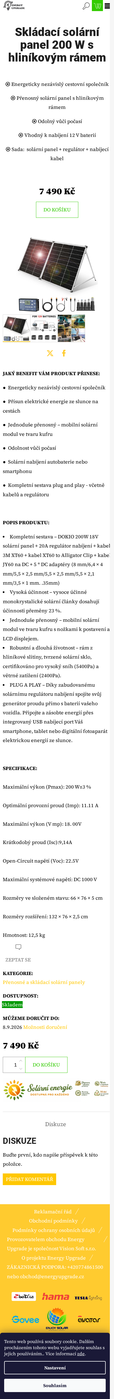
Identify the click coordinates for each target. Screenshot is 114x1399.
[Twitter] (50, 353)
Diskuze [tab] (55, 1124)
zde (81, 1354)
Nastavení (55, 1368)
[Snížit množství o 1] (21, 1069)
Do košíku (57, 209)
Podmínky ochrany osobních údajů (53, 1230)
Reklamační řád (53, 1211)
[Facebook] (64, 353)
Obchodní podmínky (53, 1220)
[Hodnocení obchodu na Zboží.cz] (24, 1295)
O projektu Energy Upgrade (54, 1257)
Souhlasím (55, 1385)
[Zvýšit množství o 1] (21, 1061)
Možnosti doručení (45, 1027)
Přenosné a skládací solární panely (44, 982)
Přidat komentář (29, 1179)
